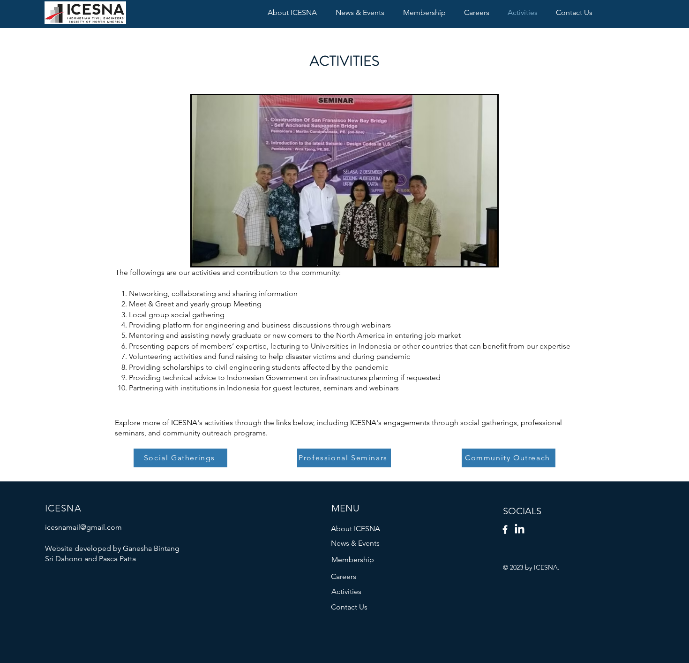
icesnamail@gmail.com (83, 527)
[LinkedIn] (519, 529)
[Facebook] (505, 529)
